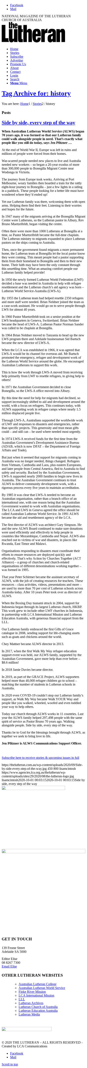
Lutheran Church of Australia (38, 1007)
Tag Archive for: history (36, 93)
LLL (22, 999)
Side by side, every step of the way (38, 122)
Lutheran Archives (31, 1003)
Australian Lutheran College (37, 984)
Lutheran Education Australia (38, 1010)
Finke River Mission (32, 991)
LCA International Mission (36, 995)
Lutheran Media (29, 1014)
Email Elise (9, 966)
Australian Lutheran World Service (42, 988)
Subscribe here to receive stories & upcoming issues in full (40, 757)
